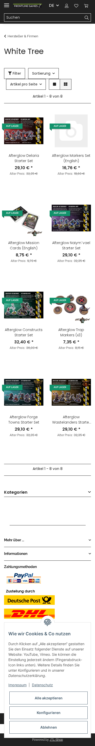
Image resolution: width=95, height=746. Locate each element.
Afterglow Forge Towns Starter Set (23, 419)
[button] (66, 6)
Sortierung (41, 73)
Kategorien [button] (15, 492)
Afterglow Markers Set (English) (71, 158)
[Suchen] (87, 17)
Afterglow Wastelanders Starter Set (71, 419)
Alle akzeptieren (49, 698)
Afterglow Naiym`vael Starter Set (71, 245)
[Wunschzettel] (76, 6)
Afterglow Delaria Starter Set (24, 158)
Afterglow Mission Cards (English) (23, 245)
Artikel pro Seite (23, 84)
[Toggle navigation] (6, 3)
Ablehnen (48, 727)
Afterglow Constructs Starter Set (24, 332)
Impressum (17, 685)
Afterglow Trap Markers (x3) (71, 332)
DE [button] (51, 5)
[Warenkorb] (86, 6)
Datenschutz (42, 685)
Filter (16, 73)
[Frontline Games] (27, 5)
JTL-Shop (56, 739)
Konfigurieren (49, 712)
